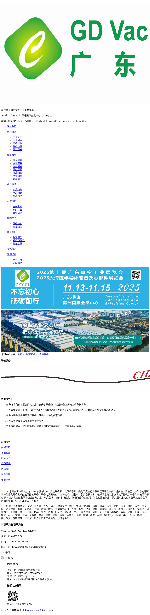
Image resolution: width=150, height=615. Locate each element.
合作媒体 (17, 212)
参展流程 (17, 160)
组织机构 (17, 143)
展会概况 (11, 132)
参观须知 (17, 189)
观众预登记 (19, 240)
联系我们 (11, 232)
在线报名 (11, 249)
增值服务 (17, 166)
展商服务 (11, 155)
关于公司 (17, 137)
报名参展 (17, 243)
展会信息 (17, 223)
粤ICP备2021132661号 (33, 610)
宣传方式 (17, 206)
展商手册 (17, 169)
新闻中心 (11, 218)
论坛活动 (17, 263)
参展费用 (17, 163)
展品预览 (17, 192)
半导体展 (17, 260)
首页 (20, 354)
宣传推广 (11, 201)
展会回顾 (17, 175)
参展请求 (17, 178)
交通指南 (17, 195)
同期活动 (11, 254)
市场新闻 (17, 226)
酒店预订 (17, 172)
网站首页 (11, 126)
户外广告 (17, 209)
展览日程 (17, 149)
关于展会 (17, 140)
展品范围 (17, 146)
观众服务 (11, 184)
